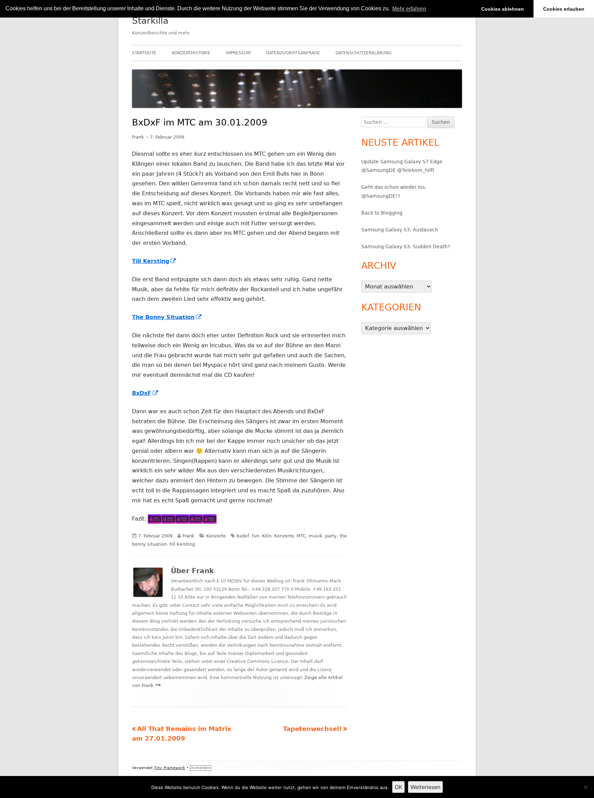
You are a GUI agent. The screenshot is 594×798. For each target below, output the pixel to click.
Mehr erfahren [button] (409, 9)
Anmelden (200, 768)
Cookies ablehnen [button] (502, 9)
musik (315, 535)
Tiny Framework (169, 768)
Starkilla (150, 20)
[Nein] (585, 787)
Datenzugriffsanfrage (293, 53)
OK (398, 787)
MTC (301, 535)
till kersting (182, 544)
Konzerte (216, 535)
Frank (138, 137)
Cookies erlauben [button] (563, 9)
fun (255, 535)
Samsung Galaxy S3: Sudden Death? (405, 246)
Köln (267, 535)
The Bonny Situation (167, 317)
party (331, 535)
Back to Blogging (382, 213)
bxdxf (242, 535)
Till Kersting (154, 261)
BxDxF (145, 393)
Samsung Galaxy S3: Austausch (399, 229)
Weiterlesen (425, 787)
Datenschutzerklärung (364, 53)
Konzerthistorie (191, 53)
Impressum (238, 53)
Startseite (144, 53)
